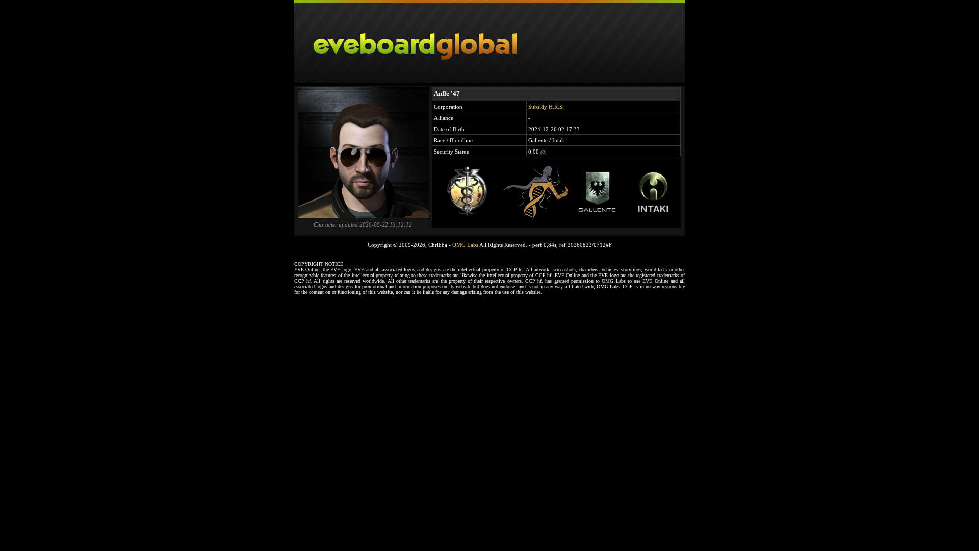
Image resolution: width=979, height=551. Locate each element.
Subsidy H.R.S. (546, 107)
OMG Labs (465, 245)
